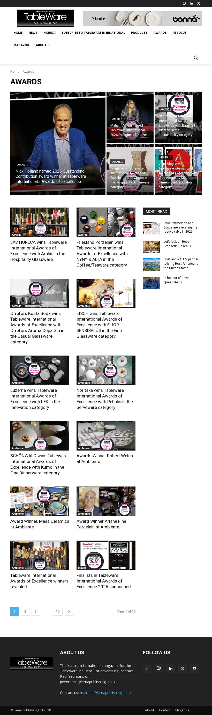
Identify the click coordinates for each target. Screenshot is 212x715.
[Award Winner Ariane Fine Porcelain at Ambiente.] (106, 501)
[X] (199, 4)
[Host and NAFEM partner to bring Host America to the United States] (151, 264)
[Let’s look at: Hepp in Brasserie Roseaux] (151, 247)
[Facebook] (177, 4)
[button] (196, 57)
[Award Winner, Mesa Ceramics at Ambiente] (39, 501)
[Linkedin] (191, 4)
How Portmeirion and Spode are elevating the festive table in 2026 (180, 227)
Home (14, 71)
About (149, 710)
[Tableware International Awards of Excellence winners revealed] (39, 555)
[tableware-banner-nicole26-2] (142, 18)
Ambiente (118, 118)
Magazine (182, 710)
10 (57, 611)
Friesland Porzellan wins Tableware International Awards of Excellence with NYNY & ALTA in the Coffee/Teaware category (102, 254)
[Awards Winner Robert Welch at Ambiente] (106, 436)
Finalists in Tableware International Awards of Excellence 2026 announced (104, 581)
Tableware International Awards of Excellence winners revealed (39, 581)
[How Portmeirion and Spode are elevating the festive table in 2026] (151, 228)
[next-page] (69, 611)
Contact (164, 710)
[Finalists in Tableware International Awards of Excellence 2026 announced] (106, 555)
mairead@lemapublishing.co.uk (105, 692)
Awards (22, 165)
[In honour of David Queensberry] (151, 283)
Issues (82, 568)
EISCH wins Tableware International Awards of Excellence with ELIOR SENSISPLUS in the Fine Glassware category (100, 325)
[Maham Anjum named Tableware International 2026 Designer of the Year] (130, 117)
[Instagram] (184, 4)
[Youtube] (194, 669)
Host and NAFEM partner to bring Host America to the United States (181, 263)
